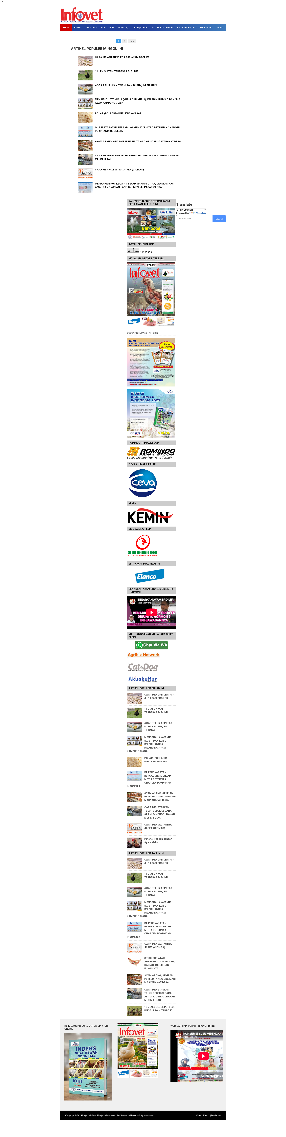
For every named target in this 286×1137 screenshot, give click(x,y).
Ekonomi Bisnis (186, 27)
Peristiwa (91, 27)
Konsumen (206, 27)
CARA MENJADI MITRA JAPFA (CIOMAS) (119, 169)
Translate (201, 213)
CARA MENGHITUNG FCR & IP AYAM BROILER (122, 57)
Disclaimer (216, 1115)
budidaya (124, 27)
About (199, 1115)
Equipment (140, 27)
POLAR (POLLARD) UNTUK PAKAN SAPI (118, 113)
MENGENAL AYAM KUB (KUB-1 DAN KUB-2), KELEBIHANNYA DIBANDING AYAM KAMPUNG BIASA (149, 744)
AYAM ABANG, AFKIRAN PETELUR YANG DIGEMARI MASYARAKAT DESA (138, 141)
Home (66, 27)
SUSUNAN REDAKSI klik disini (142, 332)
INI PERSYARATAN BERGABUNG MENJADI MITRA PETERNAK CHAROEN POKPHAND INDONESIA (149, 779)
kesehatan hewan (162, 27)
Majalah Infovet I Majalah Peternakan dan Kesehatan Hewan (109, 1115)
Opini (220, 27)
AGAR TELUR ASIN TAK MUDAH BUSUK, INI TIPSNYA (126, 85)
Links (66, 35)
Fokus (77, 27)
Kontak (206, 1115)
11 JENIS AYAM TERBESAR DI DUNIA (117, 71)
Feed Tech (107, 27)
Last (132, 41)
